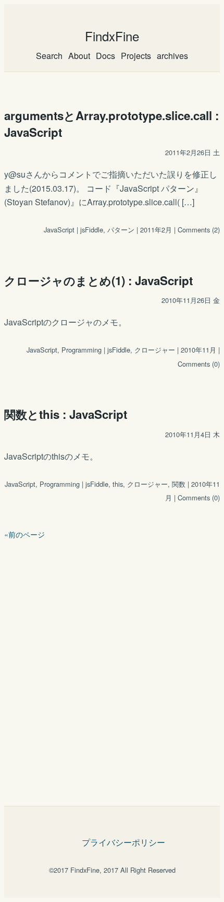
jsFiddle (91, 230)
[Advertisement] (112, 668)
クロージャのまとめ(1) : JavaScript (98, 280)
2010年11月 (198, 350)
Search (49, 56)
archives (172, 56)
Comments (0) (199, 364)
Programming (81, 350)
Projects (136, 56)
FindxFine (112, 36)
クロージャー (154, 350)
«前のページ (24, 534)
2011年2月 (156, 230)
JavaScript (59, 230)
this (118, 484)
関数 (178, 484)
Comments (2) (199, 230)
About (79, 56)
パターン (120, 230)
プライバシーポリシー (123, 842)
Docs (105, 56)
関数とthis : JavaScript (65, 414)
